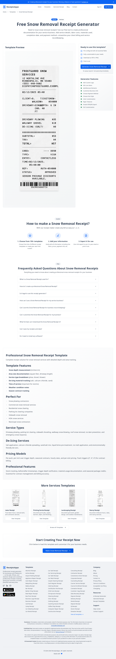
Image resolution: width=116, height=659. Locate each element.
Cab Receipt (29, 604)
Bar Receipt (29, 588)
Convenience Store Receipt (79, 576)
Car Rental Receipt (31, 611)
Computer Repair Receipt (55, 609)
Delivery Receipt (76, 599)
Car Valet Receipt (53, 576)
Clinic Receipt (52, 599)
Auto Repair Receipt (32, 581)
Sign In (99, 7)
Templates (47, 7)
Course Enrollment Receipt (79, 586)
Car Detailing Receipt (32, 609)
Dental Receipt (75, 601)
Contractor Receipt (76, 573)
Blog (68, 7)
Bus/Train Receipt (31, 596)
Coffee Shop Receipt (54, 606)
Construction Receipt (54, 611)
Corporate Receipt (76, 578)
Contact (74, 7)
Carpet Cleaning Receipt (55, 581)
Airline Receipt (30, 573)
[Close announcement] (113, 2)
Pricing (95, 576)
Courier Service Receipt (78, 583)
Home (39, 7)
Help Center (97, 609)
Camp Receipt (30, 606)
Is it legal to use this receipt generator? (33, 293)
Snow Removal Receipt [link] (26, 12)
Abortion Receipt (31, 571)
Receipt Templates (98, 601)
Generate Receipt (58, 7)
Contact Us (96, 578)
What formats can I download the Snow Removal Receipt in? (40, 322)
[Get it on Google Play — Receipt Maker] (9, 594)
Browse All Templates (56, 527)
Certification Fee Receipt (55, 588)
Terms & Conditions (99, 583)
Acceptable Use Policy (99, 586)
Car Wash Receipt (53, 578)
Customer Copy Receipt (78, 591)
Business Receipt (31, 601)
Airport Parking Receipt (33, 576)
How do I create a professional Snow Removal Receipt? (38, 286)
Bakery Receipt (30, 586)
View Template (16, 518)
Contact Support (98, 611)
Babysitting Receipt (31, 583)
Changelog (96, 588)
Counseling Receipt (77, 581)
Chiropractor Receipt (54, 593)
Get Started (108, 7)
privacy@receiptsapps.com (58, 625)
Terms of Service (60, 632)
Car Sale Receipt (53, 571)
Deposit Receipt (75, 604)
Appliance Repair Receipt (33, 578)
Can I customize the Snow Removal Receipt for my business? (40, 315)
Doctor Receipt (75, 609)
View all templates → (77, 614)
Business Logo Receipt (32, 599)
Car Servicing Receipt (54, 573)
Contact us (85, 2)
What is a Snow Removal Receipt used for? (34, 279)
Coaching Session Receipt (56, 604)
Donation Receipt (76, 611)
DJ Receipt (74, 606)
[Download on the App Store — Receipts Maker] (8, 590)
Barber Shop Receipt (32, 591)
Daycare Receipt (76, 596)
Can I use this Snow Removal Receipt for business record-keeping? (42, 308)
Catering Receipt (53, 586)
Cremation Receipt (76, 588)
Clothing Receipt (53, 601)
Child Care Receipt (53, 591)
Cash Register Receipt (54, 583)
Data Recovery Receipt (77, 593)
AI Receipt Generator (99, 596)
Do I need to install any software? (31, 336)
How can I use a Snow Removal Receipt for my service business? (41, 301)
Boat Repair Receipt (32, 593)
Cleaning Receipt (53, 596)
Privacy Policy (97, 581)
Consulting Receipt (76, 571)
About (95, 573)
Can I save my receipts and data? (31, 329)
